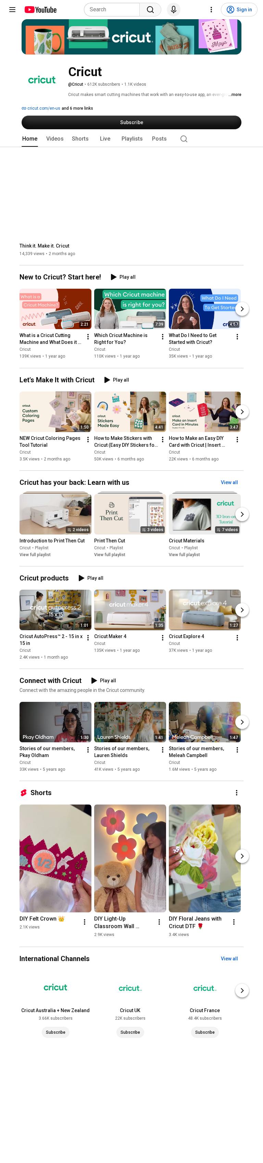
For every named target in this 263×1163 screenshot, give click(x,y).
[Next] (242, 309)
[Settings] (211, 9)
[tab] (30, 139)
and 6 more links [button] (77, 108)
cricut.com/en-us (43, 108)
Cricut (25, 349)
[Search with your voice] (173, 9)
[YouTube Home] (40, 9)
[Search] (150, 9)
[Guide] (12, 9)
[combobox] (114, 9)
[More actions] (88, 337)
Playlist (42, 547)
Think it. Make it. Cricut (44, 246)
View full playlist (35, 554)
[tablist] (131, 139)
